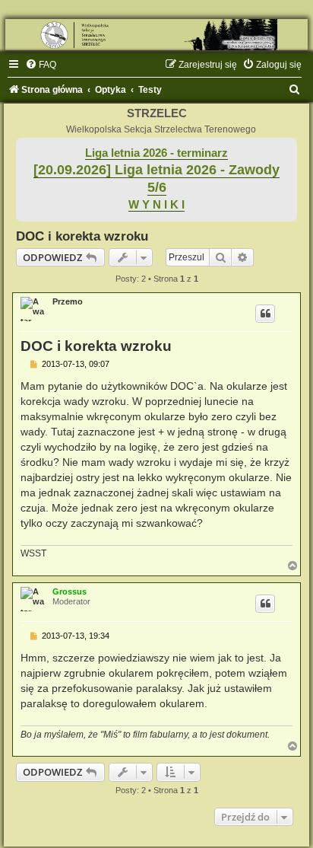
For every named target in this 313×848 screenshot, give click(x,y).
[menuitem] (40, 64)
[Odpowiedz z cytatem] (265, 313)
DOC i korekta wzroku (82, 236)
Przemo (67, 301)
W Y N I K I (156, 205)
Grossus (69, 591)
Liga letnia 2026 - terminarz (156, 153)
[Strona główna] (156, 34)
